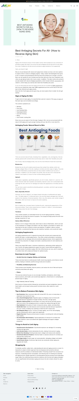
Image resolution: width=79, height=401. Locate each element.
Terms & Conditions (32, 377)
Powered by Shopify (44, 399)
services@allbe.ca (59, 379)
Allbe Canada (36, 399)
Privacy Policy (31, 375)
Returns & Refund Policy (33, 379)
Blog (4, 379)
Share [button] (18, 59)
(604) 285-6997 (60, 378)
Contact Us (5, 381)
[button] (71, 5)
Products (5, 377)
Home (4, 375)
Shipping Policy (31, 381)
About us (5, 383)
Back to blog (40, 369)
